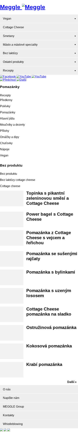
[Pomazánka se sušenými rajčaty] (11, 259)
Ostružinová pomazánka (51, 327)
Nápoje (4, 149)
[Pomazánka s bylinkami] (11, 277)
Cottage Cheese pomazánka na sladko (48, 311)
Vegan (7, 18)
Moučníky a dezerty (12, 124)
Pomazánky (7, 112)
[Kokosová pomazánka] (11, 351)
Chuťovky (6, 143)
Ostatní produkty (13, 61)
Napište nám (11, 397)
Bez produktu (8, 173)
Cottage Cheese (13, 27)
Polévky (5, 106)
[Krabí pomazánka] (11, 370)
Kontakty (8, 415)
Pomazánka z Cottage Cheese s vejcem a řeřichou (48, 237)
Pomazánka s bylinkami (50, 272)
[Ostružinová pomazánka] (11, 333)
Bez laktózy (10, 53)
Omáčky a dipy (9, 137)
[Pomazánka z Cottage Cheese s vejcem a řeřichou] (11, 238)
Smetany (8, 35)
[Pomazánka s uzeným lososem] (11, 296)
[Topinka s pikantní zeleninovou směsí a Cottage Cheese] (11, 198)
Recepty (8, 70)
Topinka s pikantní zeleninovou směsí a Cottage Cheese (47, 198)
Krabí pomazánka (44, 364)
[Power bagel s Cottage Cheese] (11, 219)
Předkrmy (6, 100)
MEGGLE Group (13, 406)
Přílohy (4, 130)
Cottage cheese (10, 186)
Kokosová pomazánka (49, 345)
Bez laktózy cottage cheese (17, 179)
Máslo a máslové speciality (20, 44)
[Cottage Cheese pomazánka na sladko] (11, 314)
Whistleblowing (13, 423)
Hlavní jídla (7, 118)
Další (70, 381)
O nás (7, 389)
